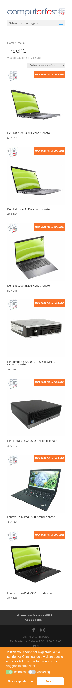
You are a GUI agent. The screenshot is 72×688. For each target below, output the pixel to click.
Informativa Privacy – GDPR (34, 615)
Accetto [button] (50, 681)
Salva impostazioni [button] (20, 681)
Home (10, 43)
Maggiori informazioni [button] (20, 666)
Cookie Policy (34, 619)
